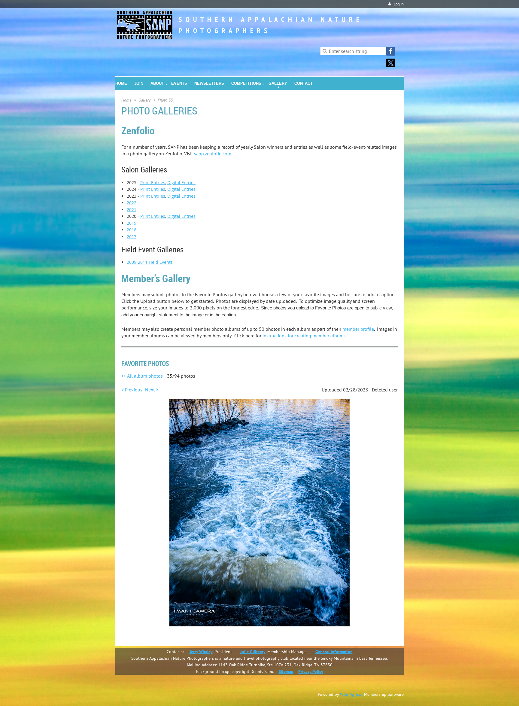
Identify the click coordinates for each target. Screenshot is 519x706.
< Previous (131, 390)
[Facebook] (390, 51)
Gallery (144, 100)
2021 (131, 209)
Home (126, 100)
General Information (334, 651)
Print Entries (152, 182)
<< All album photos (142, 376)
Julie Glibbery (253, 651)
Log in (399, 4)
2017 (131, 236)
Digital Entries (181, 182)
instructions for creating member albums (304, 336)
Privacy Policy (310, 671)
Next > (151, 390)
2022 (131, 202)
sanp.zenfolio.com (212, 154)
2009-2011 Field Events (150, 262)
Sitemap (286, 671)
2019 (131, 223)
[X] (390, 63)
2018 (131, 230)
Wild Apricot (351, 694)
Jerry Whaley (201, 651)
